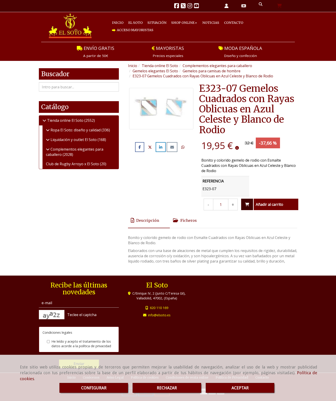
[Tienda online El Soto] (44, 120)
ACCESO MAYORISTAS (134, 30)
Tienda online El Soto (65, 120)
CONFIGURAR (94, 387)
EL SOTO (135, 23)
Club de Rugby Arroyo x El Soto (73, 163)
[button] (226, 6)
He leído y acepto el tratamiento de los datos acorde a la (81, 343)
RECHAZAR (167, 387)
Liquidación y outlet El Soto (74, 139)
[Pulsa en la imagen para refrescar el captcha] (51, 314)
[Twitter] (183, 6)
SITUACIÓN (156, 23)
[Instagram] (189, 6)
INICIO (117, 23)
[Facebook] (176, 6)
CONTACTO (233, 23)
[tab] (149, 220)
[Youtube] (196, 6)
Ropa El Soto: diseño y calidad (75, 130)
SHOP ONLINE (183, 23)
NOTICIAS (210, 23)
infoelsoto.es (159, 315)
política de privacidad (95, 346)
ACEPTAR (240, 387)
